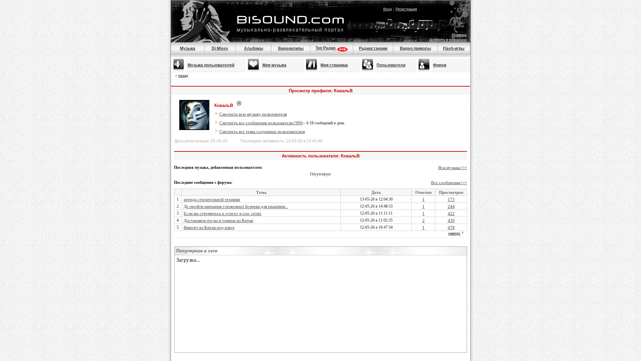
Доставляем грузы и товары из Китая (218, 220)
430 (451, 220)
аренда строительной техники (212, 199)
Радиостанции (373, 48)
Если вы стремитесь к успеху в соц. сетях (222, 213)
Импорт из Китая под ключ (209, 227)
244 (451, 206)
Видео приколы (415, 48)
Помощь (459, 35)
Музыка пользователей (211, 65)
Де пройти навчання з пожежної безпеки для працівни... (236, 206)
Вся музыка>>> (452, 167)
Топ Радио (326, 48)
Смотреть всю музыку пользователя (253, 114)
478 (451, 227)
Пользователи (391, 65)
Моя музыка (274, 65)
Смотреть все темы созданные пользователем (262, 131)
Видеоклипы (290, 48)
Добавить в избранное (448, 40)
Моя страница (334, 65)
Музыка (187, 48)
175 (451, 199)
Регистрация (406, 9)
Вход (387, 9)
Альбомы (253, 48)
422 (451, 213)
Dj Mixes (220, 48)
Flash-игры (453, 48)
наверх (454, 233)
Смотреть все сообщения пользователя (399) (261, 122)
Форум (439, 65)
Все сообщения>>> (449, 182)
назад (183, 76)
